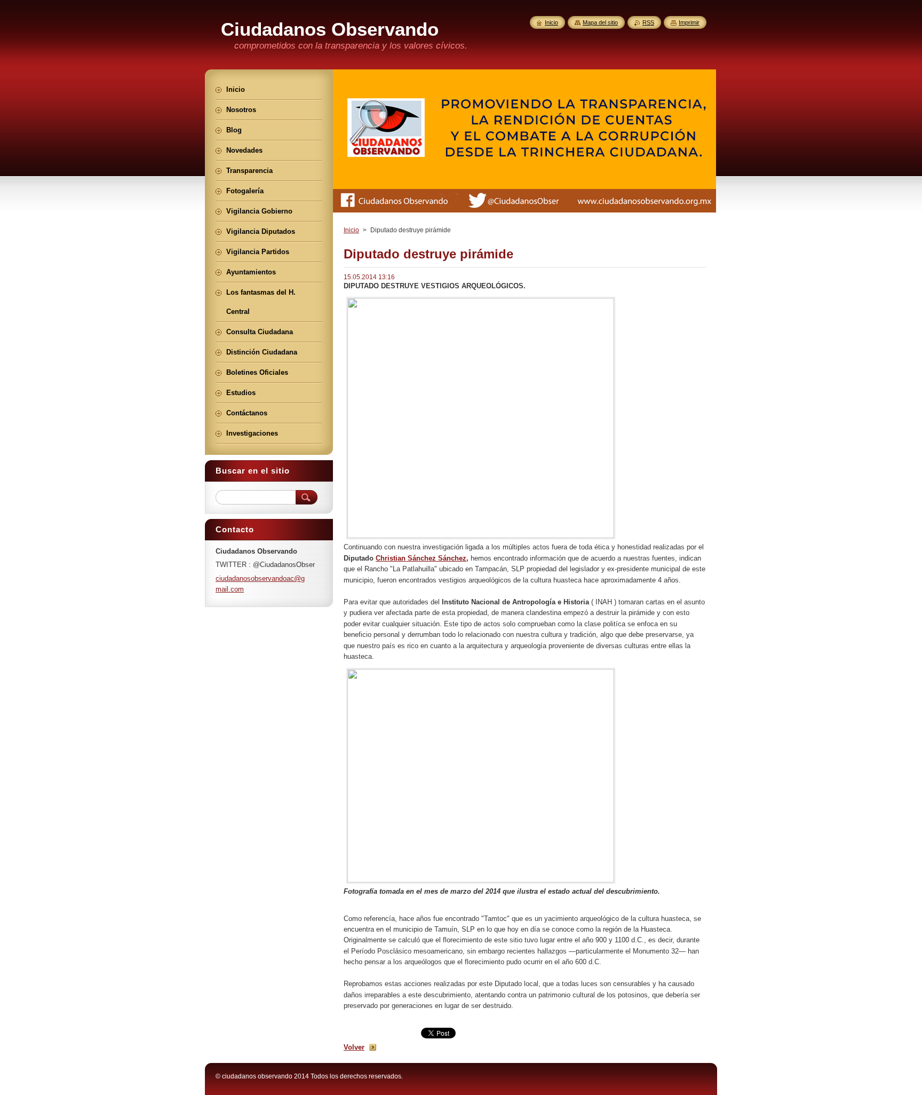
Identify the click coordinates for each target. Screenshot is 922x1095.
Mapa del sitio (600, 22)
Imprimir (689, 22)
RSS (648, 22)
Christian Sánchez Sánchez (421, 558)
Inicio (351, 230)
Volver (354, 1047)
